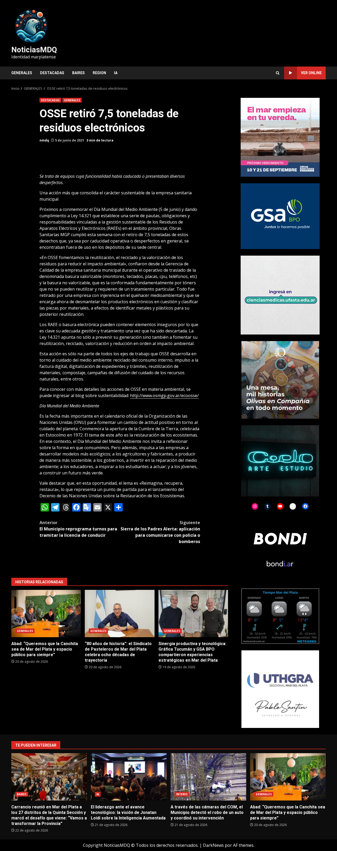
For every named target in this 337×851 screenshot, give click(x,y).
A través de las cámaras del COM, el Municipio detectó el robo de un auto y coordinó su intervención (208, 777)
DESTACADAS (52, 73)
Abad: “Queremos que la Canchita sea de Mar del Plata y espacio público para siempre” (46, 613)
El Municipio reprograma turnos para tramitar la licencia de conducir (78, 529)
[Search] (277, 73)
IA (115, 73)
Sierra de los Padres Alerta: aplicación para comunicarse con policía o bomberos (160, 532)
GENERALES (21, 73)
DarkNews (213, 845)
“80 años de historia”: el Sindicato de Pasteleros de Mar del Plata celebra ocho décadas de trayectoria (119, 613)
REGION (99, 73)
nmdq (44, 140)
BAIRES (78, 73)
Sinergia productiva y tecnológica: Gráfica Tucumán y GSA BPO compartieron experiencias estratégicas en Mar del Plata (193, 613)
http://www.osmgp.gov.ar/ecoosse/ (164, 395)
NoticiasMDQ (34, 49)
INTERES (182, 794)
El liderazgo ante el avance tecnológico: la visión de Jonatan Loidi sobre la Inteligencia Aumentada (128, 777)
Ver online (311, 73)
